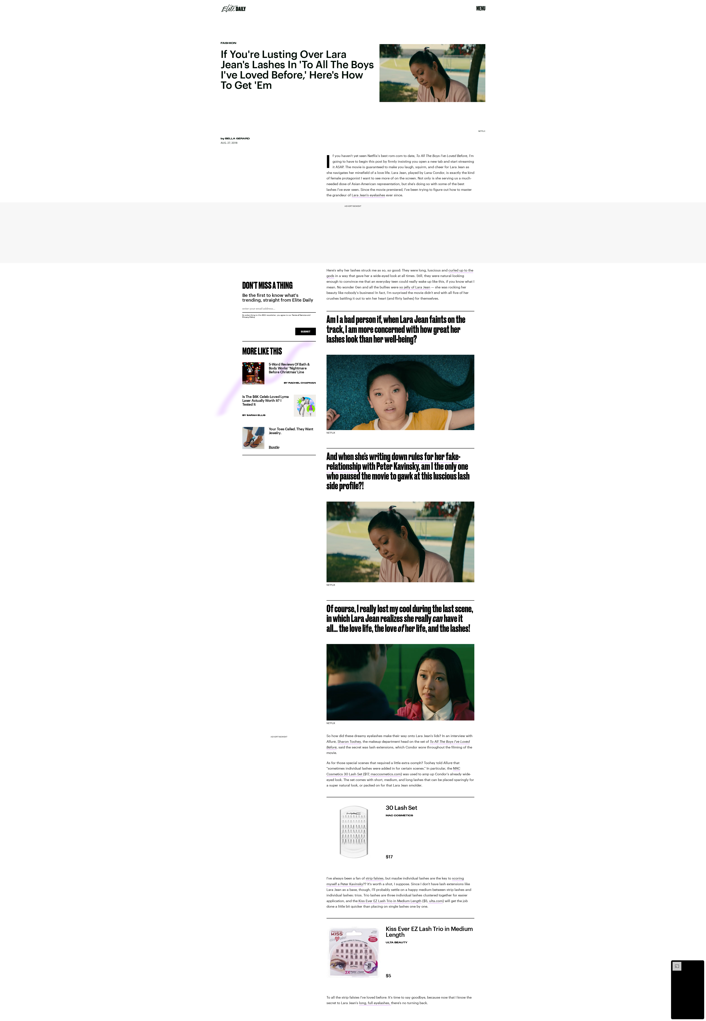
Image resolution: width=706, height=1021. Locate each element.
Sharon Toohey (349, 741)
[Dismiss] (700, 963)
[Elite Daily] (234, 8)
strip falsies (375, 878)
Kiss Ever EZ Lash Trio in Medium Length (389, 901)
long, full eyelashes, (375, 1003)
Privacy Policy (248, 317)
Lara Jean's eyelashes (368, 195)
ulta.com (435, 901)
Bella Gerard (237, 138)
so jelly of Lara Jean (414, 287)
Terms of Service (299, 315)
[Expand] (675, 963)
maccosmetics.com (385, 774)
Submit (305, 331)
